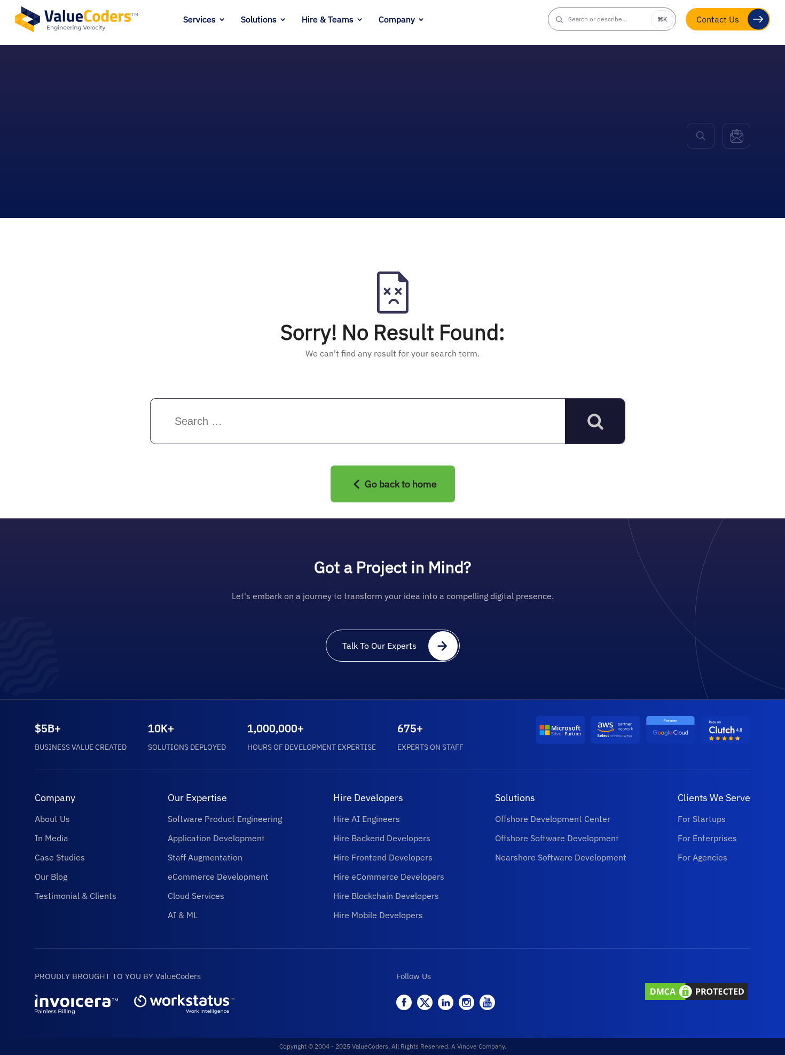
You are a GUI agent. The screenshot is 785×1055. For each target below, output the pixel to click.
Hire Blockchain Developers (386, 895)
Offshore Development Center (552, 818)
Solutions (259, 19)
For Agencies (702, 857)
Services (199, 19)
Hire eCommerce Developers (388, 876)
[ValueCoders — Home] (76, 19)
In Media (51, 838)
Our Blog (51, 876)
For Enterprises (707, 838)
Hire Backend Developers (381, 838)
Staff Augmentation (205, 857)
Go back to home (401, 484)
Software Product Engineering (225, 818)
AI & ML (183, 915)
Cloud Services (196, 895)
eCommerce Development (218, 876)
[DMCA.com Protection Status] (696, 992)
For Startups (702, 818)
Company (397, 19)
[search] (701, 136)
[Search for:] (245, 421)
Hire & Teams (328, 19)
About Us (52, 818)
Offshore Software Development (557, 838)
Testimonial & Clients (75, 895)
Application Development (216, 838)
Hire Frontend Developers (383, 857)
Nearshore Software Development (560, 857)
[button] (612, 19)
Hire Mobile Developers (378, 915)
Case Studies (60, 857)
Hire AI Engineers (366, 818)
